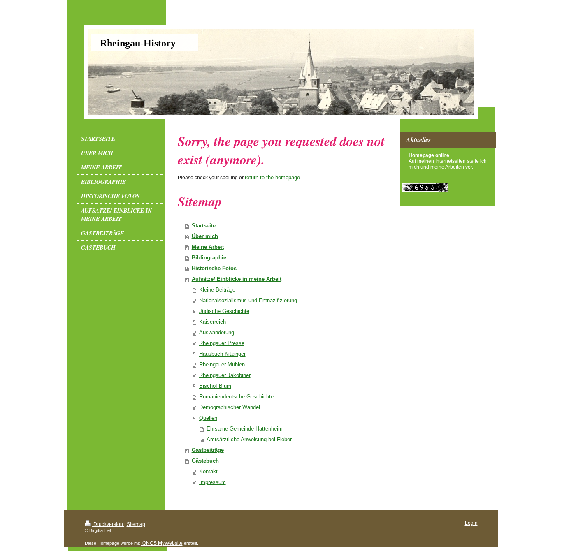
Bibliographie (209, 258)
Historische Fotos (214, 268)
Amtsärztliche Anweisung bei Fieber (249, 439)
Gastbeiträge (208, 450)
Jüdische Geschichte (224, 311)
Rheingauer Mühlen (222, 364)
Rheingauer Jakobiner (225, 375)
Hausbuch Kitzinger (222, 354)
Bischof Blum (215, 386)
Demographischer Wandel (229, 407)
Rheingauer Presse (221, 343)
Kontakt (208, 471)
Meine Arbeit (208, 247)
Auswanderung (216, 332)
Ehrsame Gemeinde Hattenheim (245, 429)
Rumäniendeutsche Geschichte (236, 397)
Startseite (204, 225)
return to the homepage (272, 177)
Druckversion (108, 524)
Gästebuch (205, 461)
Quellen (208, 418)
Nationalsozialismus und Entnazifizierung (248, 300)
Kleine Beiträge (217, 290)
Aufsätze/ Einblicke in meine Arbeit (236, 279)
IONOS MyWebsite (162, 543)
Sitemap (136, 524)
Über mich (205, 236)
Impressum (212, 482)
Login (471, 523)
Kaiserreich (212, 322)
